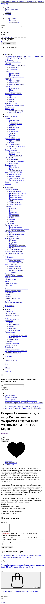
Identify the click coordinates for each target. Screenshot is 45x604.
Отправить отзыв (7, 547)
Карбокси (12, 126)
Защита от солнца (11, 182)
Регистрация (13, 20)
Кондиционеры (14, 324)
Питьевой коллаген (12, 315)
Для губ (8, 206)
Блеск (11, 210)
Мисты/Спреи (14, 167)
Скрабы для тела (15, 92)
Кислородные (14, 127)
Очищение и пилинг (16, 77)
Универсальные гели (16, 178)
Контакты (8, 15)
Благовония (13, 338)
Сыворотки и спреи (16, 270)
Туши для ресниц (15, 204)
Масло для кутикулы (16, 84)
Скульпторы (13, 236)
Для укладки (9, 274)
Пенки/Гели (13, 163)
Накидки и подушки (12, 298)
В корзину (5, 441)
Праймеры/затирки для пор (19, 229)
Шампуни (8, 285)
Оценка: (4, 537)
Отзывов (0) (9, 464)
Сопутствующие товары (13, 302)
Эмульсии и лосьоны (16, 180)
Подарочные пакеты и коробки (16, 351)
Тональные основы (16, 249)
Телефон (4, 388)
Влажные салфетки (12, 343)
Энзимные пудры (15, 156)
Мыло (11, 90)
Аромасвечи (13, 334)
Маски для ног (14, 75)
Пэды (11, 169)
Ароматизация (10, 332)
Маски (7, 118)
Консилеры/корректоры (17, 246)
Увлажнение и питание (13, 94)
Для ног (8, 71)
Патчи (11, 142)
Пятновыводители (15, 330)
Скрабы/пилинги (15, 261)
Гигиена (8, 64)
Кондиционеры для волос (14, 276)
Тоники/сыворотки (16, 262)
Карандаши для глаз (16, 195)
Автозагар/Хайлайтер (13, 62)
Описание (8, 461)
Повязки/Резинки (11, 279)
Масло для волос (15, 268)
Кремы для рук (14, 81)
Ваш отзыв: (5, 531)
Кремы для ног (14, 73)
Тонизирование (10, 165)
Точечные (12, 135)
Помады (12, 217)
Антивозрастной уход (13, 291)
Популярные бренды (12, 56)
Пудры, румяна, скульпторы (15, 231)
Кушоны (12, 247)
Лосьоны (12, 97)
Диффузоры (13, 339)
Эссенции (12, 148)
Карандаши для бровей (17, 193)
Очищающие (13, 131)
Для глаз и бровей (11, 189)
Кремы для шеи (14, 176)
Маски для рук (14, 82)
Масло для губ (14, 216)
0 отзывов (4, 434)
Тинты (11, 221)
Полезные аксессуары (13, 353)
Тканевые (12, 133)
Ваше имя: (4, 522)
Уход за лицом (12, 116)
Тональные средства (12, 238)
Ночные (12, 129)
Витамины (9, 311)
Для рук (8, 79)
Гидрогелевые (14, 122)
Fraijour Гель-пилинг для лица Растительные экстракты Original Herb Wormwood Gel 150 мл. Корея (24, 402)
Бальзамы (12, 208)
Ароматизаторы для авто (18, 336)
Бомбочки (8, 341)
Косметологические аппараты (17, 289)
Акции (7, 11)
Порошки (12, 328)
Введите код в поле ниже (12, 542)
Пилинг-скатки (14, 152)
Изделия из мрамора (12, 349)
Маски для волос (15, 266)
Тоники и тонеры (15, 171)
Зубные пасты (14, 67)
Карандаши (13, 212)
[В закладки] (22, 450)
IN (2, 602)
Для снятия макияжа (16, 161)
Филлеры (12, 272)
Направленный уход (12, 144)
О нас (7, 7)
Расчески (8, 281)
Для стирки (9, 321)
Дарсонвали (9, 293)
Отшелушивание (11, 150)
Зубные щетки (14, 69)
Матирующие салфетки (13, 251)
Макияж (10, 187)
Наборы (8, 184)
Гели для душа (14, 88)
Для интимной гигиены (17, 65)
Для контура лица (15, 124)
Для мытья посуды (11, 345)
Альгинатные (14, 120)
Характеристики (11, 463)
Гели (11, 323)
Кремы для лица (15, 174)
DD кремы (13, 244)
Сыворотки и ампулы (17, 146)
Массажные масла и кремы (14, 105)
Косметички (9, 223)
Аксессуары (9, 109)
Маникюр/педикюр (16, 111)
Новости (8, 13)
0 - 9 (21, 56)
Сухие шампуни (11, 283)
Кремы (11, 96)
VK (4, 602)
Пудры (11, 232)
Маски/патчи (14, 214)
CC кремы (13, 242)
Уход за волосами (11, 264)
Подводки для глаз (15, 199)
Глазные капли (10, 313)
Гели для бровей (15, 191)
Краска (7, 277)
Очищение (9, 86)
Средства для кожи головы (14, 259)
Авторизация (14, 22)
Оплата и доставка (11, 9)
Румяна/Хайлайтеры (16, 234)
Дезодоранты (9, 107)
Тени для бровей (15, 202)
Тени (11, 201)
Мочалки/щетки (15, 112)
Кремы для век (14, 141)
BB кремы (13, 240)
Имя (2, 385)
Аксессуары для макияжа (14, 253)
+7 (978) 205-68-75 (7, 38)
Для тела (10, 60)
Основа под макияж (12, 225)
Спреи (11, 101)
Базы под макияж (15, 227)
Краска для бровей (15, 197)
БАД (8, 309)
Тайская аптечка (11, 103)
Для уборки (9, 347)
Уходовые (12, 137)
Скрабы (12, 154)
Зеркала (8, 296)
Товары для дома (13, 319)
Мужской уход (10, 306)
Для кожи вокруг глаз (12, 139)
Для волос (10, 257)
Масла (11, 99)
